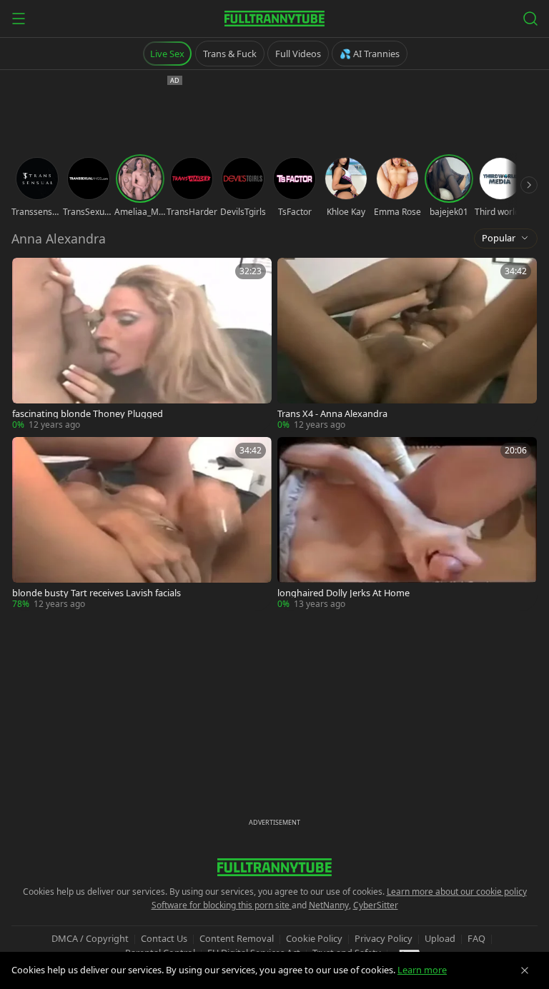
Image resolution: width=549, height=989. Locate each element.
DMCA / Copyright (90, 938)
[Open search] (530, 18)
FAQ (476, 938)
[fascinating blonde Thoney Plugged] (142, 344)
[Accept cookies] (525, 970)
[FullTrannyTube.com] (274, 18)
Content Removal (236, 938)
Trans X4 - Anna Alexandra (332, 413)
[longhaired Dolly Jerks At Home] (407, 524)
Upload (440, 938)
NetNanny (329, 905)
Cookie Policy (314, 938)
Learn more (422, 969)
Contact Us (164, 938)
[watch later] (28, 273)
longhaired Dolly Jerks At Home (343, 593)
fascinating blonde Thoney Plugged (87, 413)
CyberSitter (375, 905)
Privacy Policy (383, 938)
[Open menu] (18, 18)
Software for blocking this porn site (222, 905)
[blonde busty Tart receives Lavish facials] (142, 524)
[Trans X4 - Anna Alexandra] (407, 344)
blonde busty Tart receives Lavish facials (96, 593)
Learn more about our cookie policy (457, 891)
